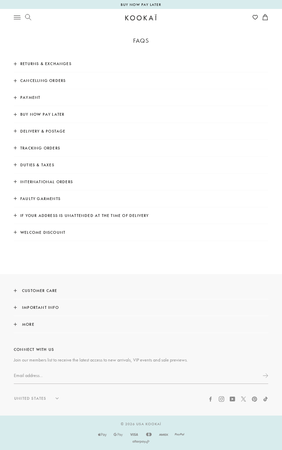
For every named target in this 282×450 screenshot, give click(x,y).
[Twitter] (243, 398)
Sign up (264, 375)
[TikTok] (265, 398)
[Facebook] (210, 398)
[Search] (28, 17)
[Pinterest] (254, 398)
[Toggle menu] (17, 17)
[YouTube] (232, 398)
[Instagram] (221, 398)
